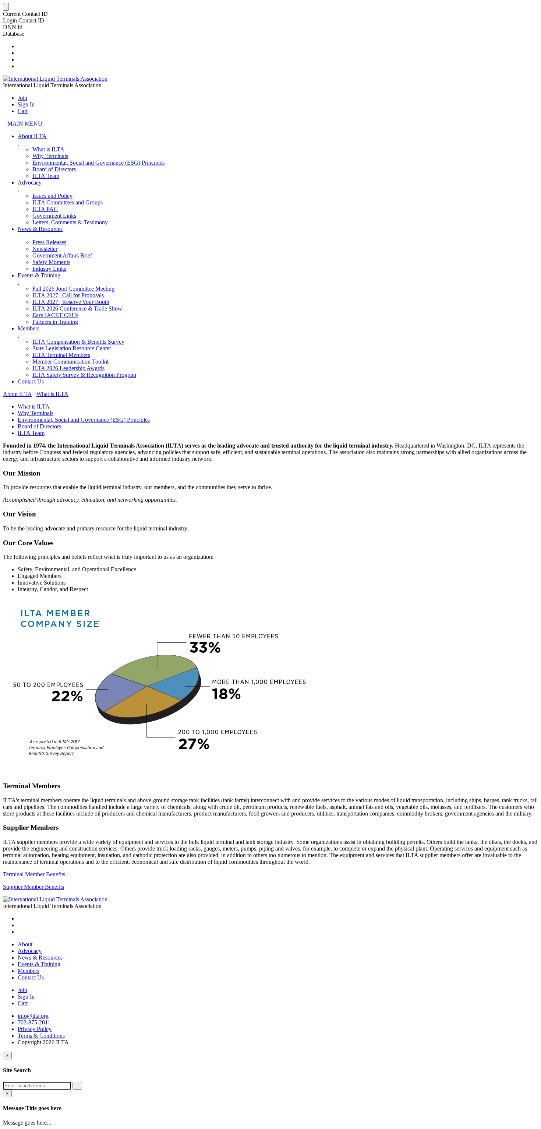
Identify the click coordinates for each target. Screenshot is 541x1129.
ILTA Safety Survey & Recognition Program (84, 375)
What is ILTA (48, 149)
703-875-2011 (34, 1022)
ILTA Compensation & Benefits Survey (78, 342)
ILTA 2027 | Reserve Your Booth (70, 302)
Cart (23, 111)
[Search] (77, 1086)
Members (28, 328)
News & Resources (40, 229)
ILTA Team (45, 176)
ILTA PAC (45, 209)
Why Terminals (50, 156)
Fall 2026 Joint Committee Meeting (73, 288)
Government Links (54, 216)
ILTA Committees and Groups (67, 202)
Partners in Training (55, 322)
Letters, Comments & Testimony (70, 222)
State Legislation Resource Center (71, 348)
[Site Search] (20, 46)
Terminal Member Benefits (34, 874)
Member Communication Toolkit (70, 361)
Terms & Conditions (41, 1035)
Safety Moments (51, 262)
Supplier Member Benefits (33, 887)
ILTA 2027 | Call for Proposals (68, 295)
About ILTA (32, 136)
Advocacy (30, 182)
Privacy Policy (35, 1029)
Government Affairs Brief (62, 255)
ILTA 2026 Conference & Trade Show (77, 308)
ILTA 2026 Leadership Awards (68, 368)
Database (13, 34)
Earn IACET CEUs (55, 315)
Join (22, 98)
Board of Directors (54, 169)
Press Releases (49, 242)
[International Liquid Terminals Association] (55, 79)
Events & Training (39, 275)
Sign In (26, 104)
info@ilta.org (33, 1016)
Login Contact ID (23, 20)
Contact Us (31, 381)
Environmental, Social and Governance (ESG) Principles (98, 162)
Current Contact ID (25, 14)
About (25, 944)
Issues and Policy (52, 196)
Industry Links (49, 269)
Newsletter (44, 249)
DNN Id (12, 27)
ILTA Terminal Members (61, 355)
